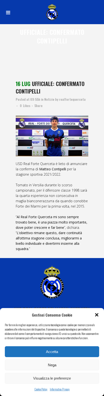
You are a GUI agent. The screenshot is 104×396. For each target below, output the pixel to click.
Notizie (49, 99)
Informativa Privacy (60, 389)
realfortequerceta (72, 99)
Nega (52, 365)
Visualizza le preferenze (52, 378)
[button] (96, 314)
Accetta (52, 352)
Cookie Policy (40, 389)
